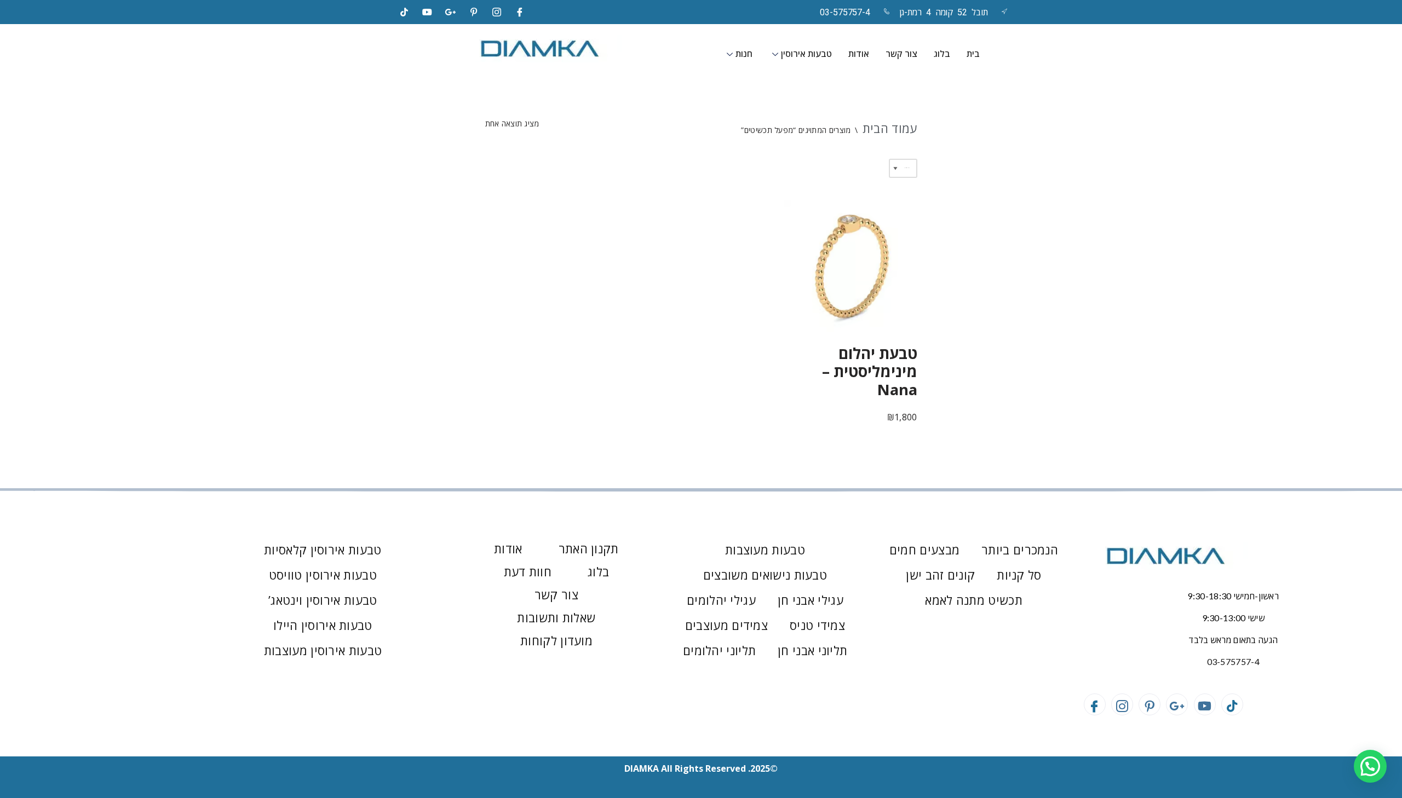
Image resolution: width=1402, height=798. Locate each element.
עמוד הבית (890, 128)
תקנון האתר (589, 548)
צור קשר (901, 54)
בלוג (942, 54)
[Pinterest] (474, 12)
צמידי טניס (817, 625)
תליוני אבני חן (812, 650)
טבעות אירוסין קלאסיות (322, 549)
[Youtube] (1205, 704)
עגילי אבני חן (810, 600)
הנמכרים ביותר (1019, 549)
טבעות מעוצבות (765, 549)
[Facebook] (520, 12)
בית (973, 54)
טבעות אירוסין (806, 54)
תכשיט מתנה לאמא (973, 600)
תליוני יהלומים (719, 650)
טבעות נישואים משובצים (765, 574)
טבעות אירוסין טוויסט (323, 574)
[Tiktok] (404, 12)
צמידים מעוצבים (726, 625)
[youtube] (427, 12)
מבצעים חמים (924, 549)
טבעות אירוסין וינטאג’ (322, 600)
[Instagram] (497, 12)
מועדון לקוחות (556, 640)
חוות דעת (527, 571)
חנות (744, 54)
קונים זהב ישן (940, 574)
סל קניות (1019, 574)
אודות (858, 54)
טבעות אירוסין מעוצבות (323, 650)
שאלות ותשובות (556, 617)
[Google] (451, 12)
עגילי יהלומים (721, 600)
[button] (1370, 766)
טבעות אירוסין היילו (322, 625)
